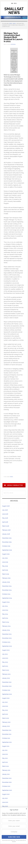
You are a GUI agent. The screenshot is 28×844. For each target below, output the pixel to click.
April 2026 (5, 522)
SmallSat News (14, 11)
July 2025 (5, 558)
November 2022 (7, 686)
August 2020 (6, 794)
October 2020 (6, 786)
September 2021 (7, 742)
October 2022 (6, 690)
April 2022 (5, 714)
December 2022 (6, 682)
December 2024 (7, 586)
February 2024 (6, 626)
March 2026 (5, 526)
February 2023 (6, 674)
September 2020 (7, 790)
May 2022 (5, 710)
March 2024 (5, 622)
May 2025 (5, 566)
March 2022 (5, 718)
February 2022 (6, 722)
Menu (15, 3)
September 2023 (7, 646)
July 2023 (5, 654)
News (11, 476)
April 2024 (5, 618)
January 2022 (6, 726)
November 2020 (7, 782)
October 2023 (6, 642)
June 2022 (5, 706)
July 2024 (5, 606)
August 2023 (5, 650)
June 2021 (5, 754)
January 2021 (6, 774)
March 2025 (5, 574)
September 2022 (7, 694)
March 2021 (5, 766)
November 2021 (6, 734)
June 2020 (5, 802)
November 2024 (7, 590)
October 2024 (6, 594)
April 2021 (5, 762)
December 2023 (6, 634)
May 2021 (5, 758)
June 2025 (5, 562)
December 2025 (6, 538)
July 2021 (4, 750)
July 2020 (5, 798)
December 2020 (7, 778)
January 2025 (6, 582)
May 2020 (5, 806)
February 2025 (6, 578)
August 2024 (6, 602)
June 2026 (5, 514)
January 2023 (6, 678)
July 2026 (5, 510)
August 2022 (5, 698)
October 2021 (6, 738)
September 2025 (7, 550)
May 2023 (5, 662)
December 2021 (6, 730)
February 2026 (6, 530)
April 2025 (5, 570)
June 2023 (5, 658)
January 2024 (6, 630)
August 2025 (5, 554)
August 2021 (5, 746)
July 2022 (5, 702)
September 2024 (7, 598)
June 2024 (5, 610)
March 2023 (5, 670)
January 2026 (6, 534)
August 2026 (6, 506)
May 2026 (5, 518)
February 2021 (6, 770)
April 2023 (5, 666)
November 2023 (7, 638)
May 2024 (5, 614)
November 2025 (7, 542)
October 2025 (6, 546)
